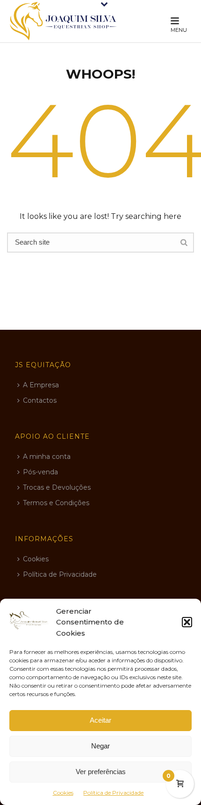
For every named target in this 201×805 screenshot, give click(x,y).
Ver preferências (101, 772)
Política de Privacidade (113, 792)
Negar (100, 746)
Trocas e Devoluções (57, 487)
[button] (187, 622)
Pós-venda (40, 472)
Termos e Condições (56, 503)
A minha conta (47, 456)
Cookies (63, 792)
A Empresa (41, 385)
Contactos (40, 400)
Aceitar (100, 720)
